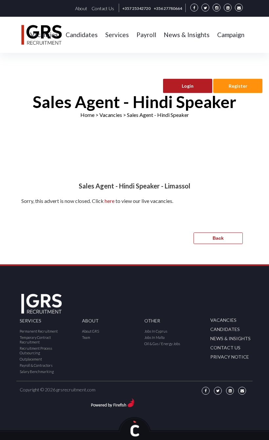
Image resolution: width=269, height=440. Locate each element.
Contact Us (103, 8)
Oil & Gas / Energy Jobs (162, 343)
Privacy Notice (229, 357)
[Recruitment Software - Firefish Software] (112, 402)
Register (238, 86)
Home (87, 115)
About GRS (90, 331)
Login (188, 86)
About (81, 8)
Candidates (82, 34)
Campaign (230, 34)
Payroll (146, 34)
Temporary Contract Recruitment (35, 339)
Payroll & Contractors (36, 365)
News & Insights (187, 34)
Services (117, 34)
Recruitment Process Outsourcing (36, 350)
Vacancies (44, 34)
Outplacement (31, 359)
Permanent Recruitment (39, 331)
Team (86, 337)
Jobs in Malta (154, 337)
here (109, 201)
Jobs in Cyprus (155, 331)
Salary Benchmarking (37, 371)
